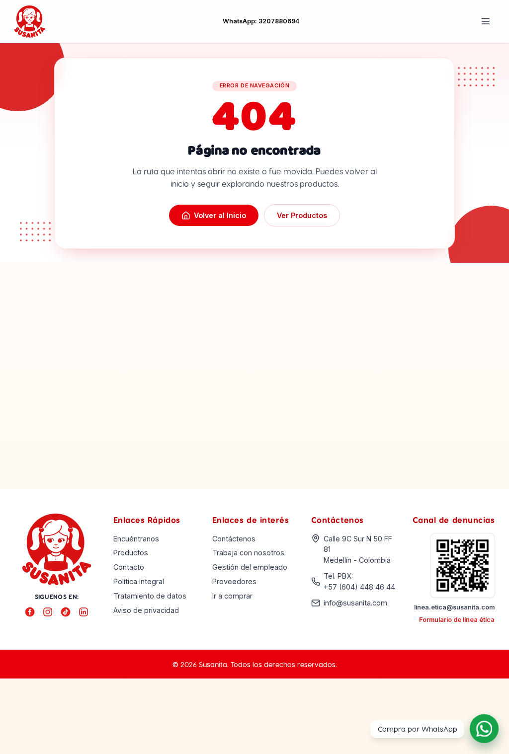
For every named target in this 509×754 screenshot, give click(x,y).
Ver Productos (302, 215)
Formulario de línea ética (457, 619)
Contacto (128, 567)
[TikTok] (65, 611)
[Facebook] (29, 611)
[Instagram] (47, 611)
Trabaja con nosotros (248, 552)
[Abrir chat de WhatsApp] (484, 729)
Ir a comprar (232, 596)
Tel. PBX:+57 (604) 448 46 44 (359, 581)
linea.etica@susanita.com (454, 607)
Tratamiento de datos (149, 596)
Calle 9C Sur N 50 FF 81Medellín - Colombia (358, 549)
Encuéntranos (136, 538)
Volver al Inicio (220, 215)
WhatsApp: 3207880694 (261, 21)
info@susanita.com (355, 603)
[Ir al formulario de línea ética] (462, 565)
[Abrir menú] (486, 21)
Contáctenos (233, 538)
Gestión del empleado (249, 567)
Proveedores (234, 581)
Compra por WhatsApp (417, 728)
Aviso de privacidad (146, 610)
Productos (130, 552)
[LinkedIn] (83, 611)
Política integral (138, 581)
